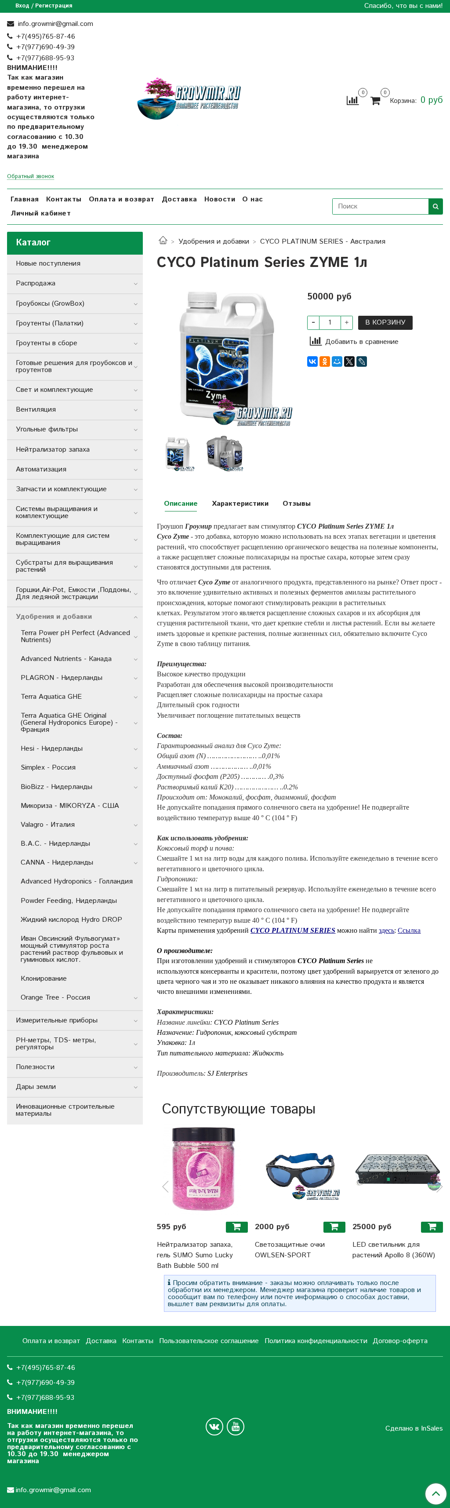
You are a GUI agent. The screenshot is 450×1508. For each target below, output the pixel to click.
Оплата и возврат (122, 199)
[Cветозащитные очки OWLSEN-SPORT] (300, 1169)
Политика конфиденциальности (316, 1341)
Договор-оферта (400, 1341)
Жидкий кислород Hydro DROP (71, 920)
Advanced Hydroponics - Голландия (77, 881)
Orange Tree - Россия (55, 998)
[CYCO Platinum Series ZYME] (225, 453)
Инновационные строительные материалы (65, 1110)
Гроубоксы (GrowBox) (50, 304)
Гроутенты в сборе (46, 343)
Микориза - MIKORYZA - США (70, 806)
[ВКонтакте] (312, 361)
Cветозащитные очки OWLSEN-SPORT (290, 1250)
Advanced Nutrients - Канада (66, 659)
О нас (252, 199)
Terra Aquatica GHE (51, 697)
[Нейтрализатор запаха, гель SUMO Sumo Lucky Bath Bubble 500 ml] (202, 1169)
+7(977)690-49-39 (45, 47)
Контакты (64, 199)
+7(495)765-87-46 (45, 37)
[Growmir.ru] (189, 99)
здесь (386, 930)
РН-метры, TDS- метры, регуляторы (56, 1043)
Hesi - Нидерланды (52, 749)
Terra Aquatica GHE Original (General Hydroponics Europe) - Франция (69, 723)
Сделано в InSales (414, 1428)
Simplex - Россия (48, 768)
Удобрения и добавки (213, 242)
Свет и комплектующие (54, 390)
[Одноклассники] (324, 361)
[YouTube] (235, 1426)
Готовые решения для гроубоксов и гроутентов (74, 366)
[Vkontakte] (214, 1426)
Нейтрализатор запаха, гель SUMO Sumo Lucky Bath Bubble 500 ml (195, 1255)
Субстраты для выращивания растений (64, 566)
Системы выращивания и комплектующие (57, 512)
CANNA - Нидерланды (57, 863)
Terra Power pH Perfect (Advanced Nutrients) (75, 636)
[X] (349, 361)
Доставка (179, 199)
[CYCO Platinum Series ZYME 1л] (225, 357)
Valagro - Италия (48, 825)
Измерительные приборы (57, 1020)
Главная (25, 199)
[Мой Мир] (337, 361)
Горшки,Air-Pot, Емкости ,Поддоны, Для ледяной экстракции (73, 593)
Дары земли (36, 1087)
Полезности (35, 1067)
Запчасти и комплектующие (61, 489)
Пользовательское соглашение (209, 1341)
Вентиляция (36, 410)
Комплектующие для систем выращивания (62, 539)
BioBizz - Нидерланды (56, 787)
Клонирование (44, 979)
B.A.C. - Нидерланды (55, 844)
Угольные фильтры (47, 429)
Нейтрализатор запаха (53, 450)
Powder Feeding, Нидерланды (69, 901)
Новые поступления (48, 264)
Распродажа (35, 283)
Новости (220, 199)
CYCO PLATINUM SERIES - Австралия (322, 242)
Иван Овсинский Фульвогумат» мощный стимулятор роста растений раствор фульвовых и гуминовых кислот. (72, 949)
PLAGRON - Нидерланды (61, 678)
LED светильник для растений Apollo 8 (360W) (393, 1250)
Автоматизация (41, 469)
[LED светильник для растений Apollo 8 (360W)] (397, 1169)
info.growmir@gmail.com (54, 24)
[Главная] (163, 242)
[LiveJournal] (361, 361)
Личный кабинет (41, 213)
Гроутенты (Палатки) (49, 323)
